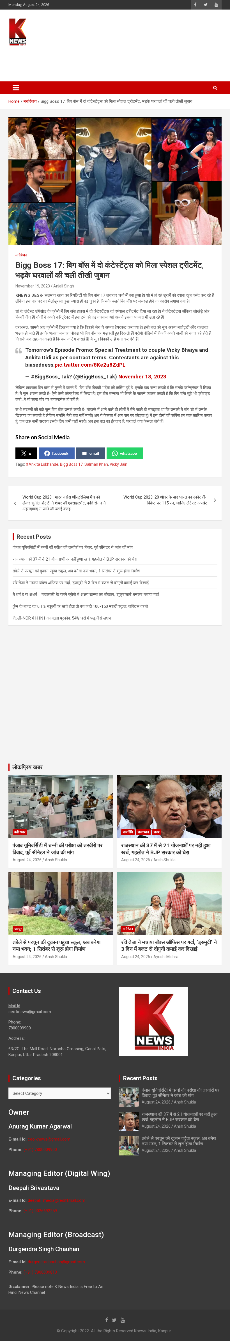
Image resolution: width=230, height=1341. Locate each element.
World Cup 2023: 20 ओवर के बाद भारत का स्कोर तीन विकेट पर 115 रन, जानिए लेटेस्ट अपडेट (165, 500)
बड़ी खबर (19, 832)
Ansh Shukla (56, 860)
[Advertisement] (115, 61)
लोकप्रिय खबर (27, 767)
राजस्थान (143, 832)
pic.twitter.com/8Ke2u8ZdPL (90, 365)
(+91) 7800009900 (40, 1149)
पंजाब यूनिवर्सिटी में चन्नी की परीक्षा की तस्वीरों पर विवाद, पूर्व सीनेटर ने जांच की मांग (73, 547)
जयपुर (18, 929)
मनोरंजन (21, 255)
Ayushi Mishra (165, 956)
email (94, 453)
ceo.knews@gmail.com (49, 1139)
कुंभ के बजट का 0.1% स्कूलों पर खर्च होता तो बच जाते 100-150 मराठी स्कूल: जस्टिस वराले (80, 606)
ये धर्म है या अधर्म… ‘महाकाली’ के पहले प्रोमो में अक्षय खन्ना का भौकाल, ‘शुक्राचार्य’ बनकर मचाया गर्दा (86, 594)
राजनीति (128, 832)
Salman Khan (96, 464)
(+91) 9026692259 (40, 1210)
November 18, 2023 (142, 376)
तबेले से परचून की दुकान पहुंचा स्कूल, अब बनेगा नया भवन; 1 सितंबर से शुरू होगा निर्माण (76, 571)
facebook (60, 453)
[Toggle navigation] (15, 87)
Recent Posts (140, 1078)
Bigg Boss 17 (71, 464)
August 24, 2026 (27, 860)
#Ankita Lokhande (42, 464)
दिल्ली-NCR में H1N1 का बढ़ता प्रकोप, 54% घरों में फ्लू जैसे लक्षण (62, 618)
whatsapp (128, 453)
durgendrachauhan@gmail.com (56, 1261)
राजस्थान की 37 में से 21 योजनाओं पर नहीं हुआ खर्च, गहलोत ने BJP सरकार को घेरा (75, 559)
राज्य (157, 832)
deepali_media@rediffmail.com (56, 1200)
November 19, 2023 (32, 286)
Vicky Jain (118, 464)
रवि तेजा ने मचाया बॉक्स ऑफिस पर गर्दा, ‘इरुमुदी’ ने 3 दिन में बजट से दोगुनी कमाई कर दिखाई (81, 582)
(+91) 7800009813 (40, 1272)
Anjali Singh (63, 286)
